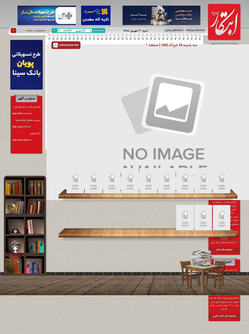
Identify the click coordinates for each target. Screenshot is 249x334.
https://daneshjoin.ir (22, 140)
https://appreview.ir (22, 127)
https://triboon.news (22, 114)
